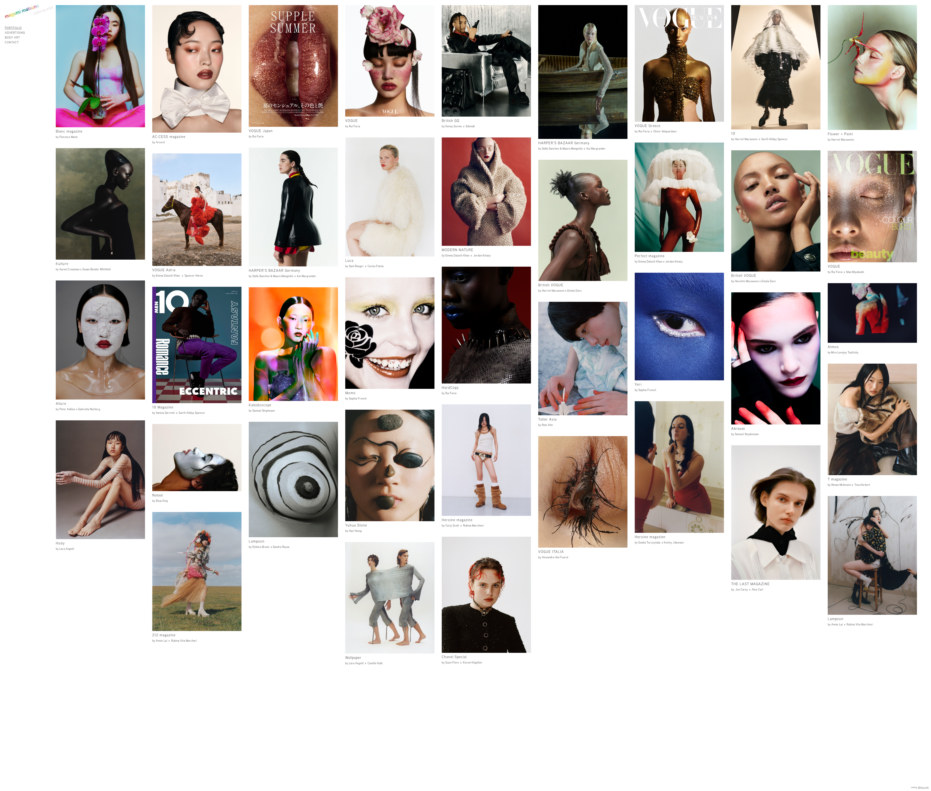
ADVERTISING (15, 32)
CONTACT (12, 42)
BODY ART (12, 37)
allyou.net (923, 787)
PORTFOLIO (13, 28)
